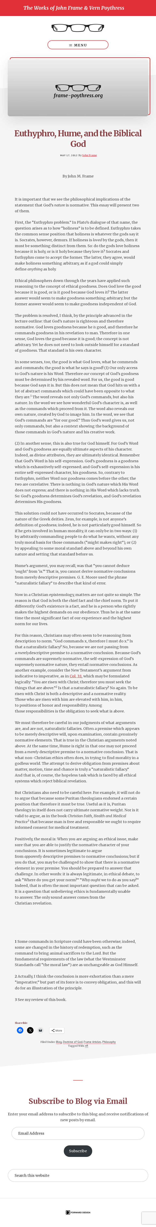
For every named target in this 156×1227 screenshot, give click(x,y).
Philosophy (109, 1042)
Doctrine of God (72, 1042)
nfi (86, 1046)
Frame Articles (92, 1042)
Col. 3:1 (76, 676)
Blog (59, 1042)
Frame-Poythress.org (78, 28)
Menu (80, 45)
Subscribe (78, 1151)
